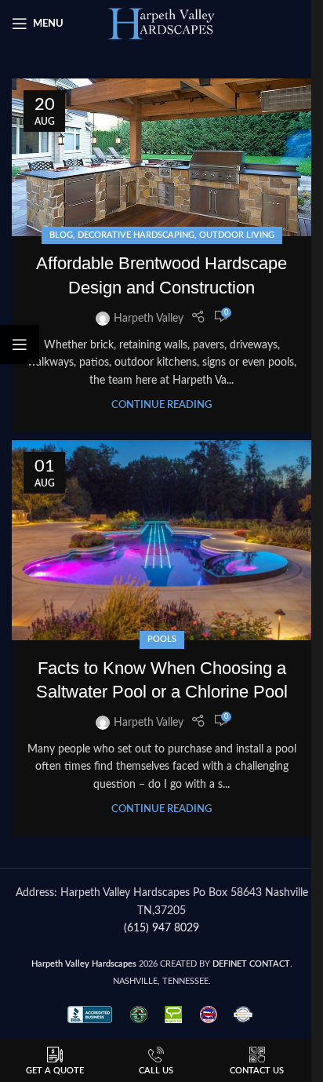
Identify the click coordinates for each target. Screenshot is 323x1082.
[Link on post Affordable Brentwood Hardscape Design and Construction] (161, 157)
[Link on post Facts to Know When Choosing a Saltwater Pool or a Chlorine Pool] (161, 540)
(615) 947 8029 (161, 928)
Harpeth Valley (148, 318)
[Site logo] (161, 23)
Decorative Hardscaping (136, 235)
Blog (61, 235)
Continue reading (161, 405)
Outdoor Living (236, 235)
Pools (161, 639)
